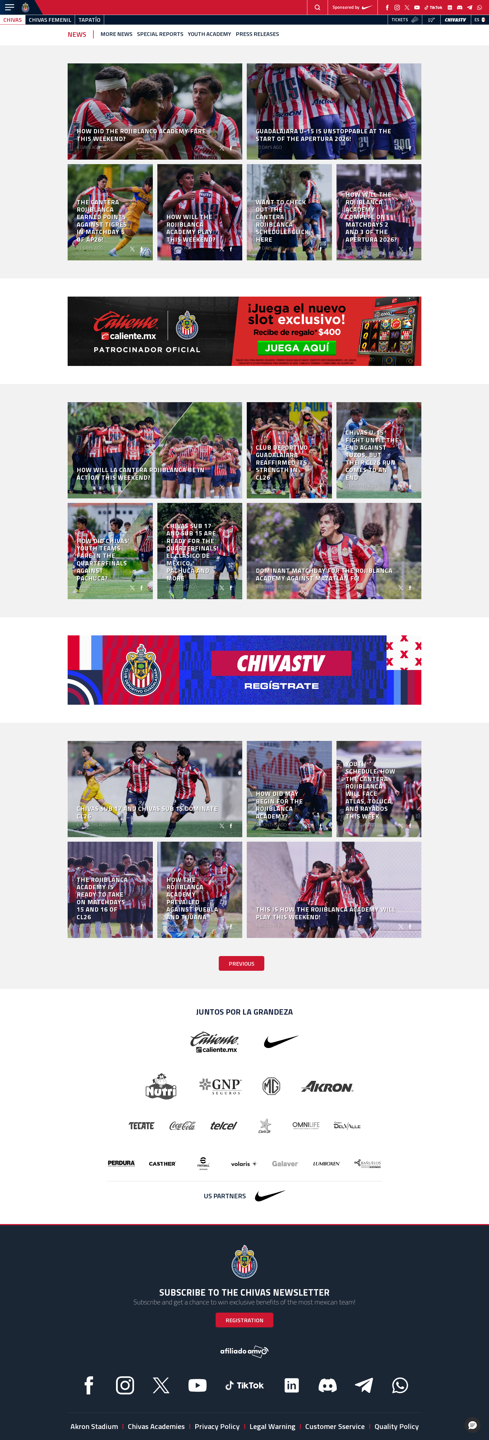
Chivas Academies (156, 1426)
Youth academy (209, 34)
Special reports (160, 34)
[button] (473, 1425)
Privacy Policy (217, 1426)
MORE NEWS (116, 34)
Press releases (257, 34)
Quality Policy (397, 1426)
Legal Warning (272, 1426)
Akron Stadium (94, 1426)
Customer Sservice (335, 1426)
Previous (241, 963)
